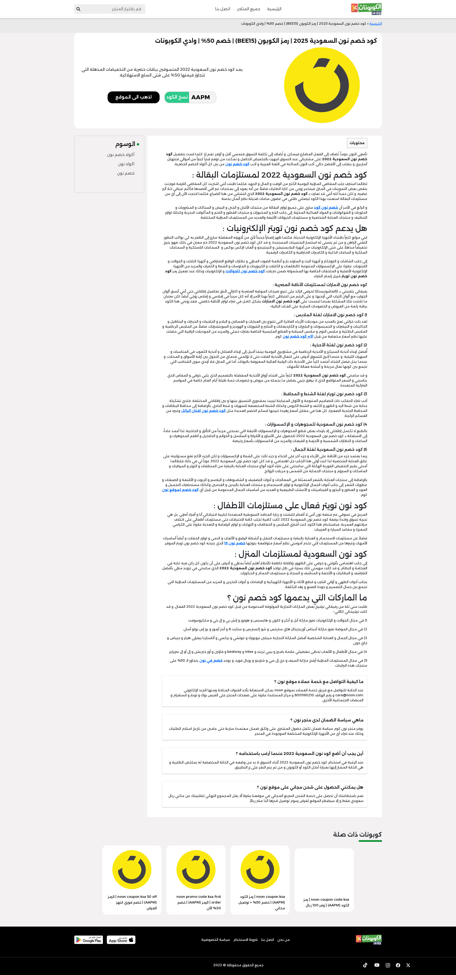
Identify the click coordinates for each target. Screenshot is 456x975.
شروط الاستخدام (245, 939)
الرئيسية (274, 9)
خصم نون (125, 173)
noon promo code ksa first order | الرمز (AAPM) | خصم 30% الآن (198, 902)
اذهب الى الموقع (133, 97)
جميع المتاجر (248, 9)
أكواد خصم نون (120, 154)
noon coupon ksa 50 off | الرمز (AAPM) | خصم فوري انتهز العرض (132, 902)
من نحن (283, 939)
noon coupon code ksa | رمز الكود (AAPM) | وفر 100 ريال (326, 902)
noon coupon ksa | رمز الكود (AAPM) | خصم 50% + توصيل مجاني (261, 902)
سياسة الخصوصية (215, 939)
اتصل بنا (222, 9)
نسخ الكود (177, 97)
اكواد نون (126, 164)
